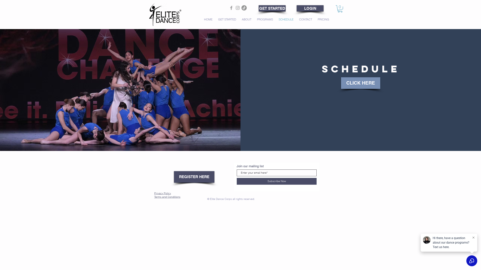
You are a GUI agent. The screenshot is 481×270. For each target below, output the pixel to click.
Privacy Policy (162, 193)
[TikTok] (244, 7)
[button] (340, 9)
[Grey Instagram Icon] (237, 7)
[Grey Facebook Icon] (231, 7)
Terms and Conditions (167, 197)
